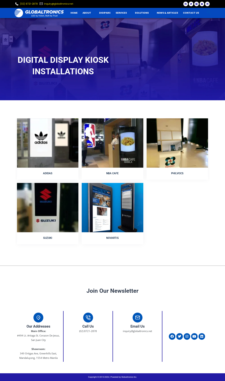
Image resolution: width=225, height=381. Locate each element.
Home (74, 12)
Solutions (142, 12)
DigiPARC (105, 12)
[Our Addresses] (38, 317)
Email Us (137, 326)
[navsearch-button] (208, 12)
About (87, 12)
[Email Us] (137, 317)
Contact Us (191, 12)
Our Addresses (38, 326)
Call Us (88, 326)
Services (121, 12)
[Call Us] (88, 317)
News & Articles (167, 12)
